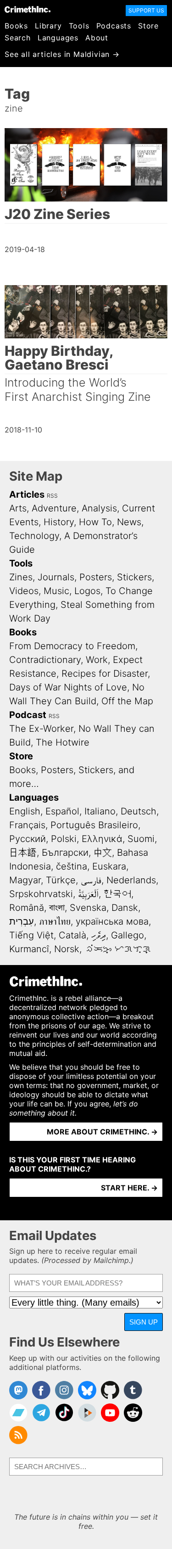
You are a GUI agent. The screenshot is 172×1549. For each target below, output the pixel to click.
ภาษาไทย (55, 921)
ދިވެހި (98, 935)
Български (65, 852)
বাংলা (57, 907)
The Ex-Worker (41, 728)
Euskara (109, 866)
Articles (26, 494)
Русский (27, 838)
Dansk (124, 907)
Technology (34, 535)
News (129, 522)
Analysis (99, 508)
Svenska (88, 907)
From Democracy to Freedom (72, 645)
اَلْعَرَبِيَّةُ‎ (88, 893)
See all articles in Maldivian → (62, 54)
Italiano (100, 811)
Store (148, 25)
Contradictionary (45, 659)
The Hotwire (62, 742)
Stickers (134, 577)
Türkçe (61, 880)
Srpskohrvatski (41, 893)
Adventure (54, 508)
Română (26, 907)
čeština (71, 866)
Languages (58, 37)
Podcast (27, 714)
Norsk (66, 948)
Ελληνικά (102, 838)
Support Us (146, 10)
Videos (24, 590)
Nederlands (131, 880)
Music (56, 590)
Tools (79, 25)
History (59, 522)
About (96, 37)
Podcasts (113, 25)
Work (97, 659)
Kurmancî (29, 948)
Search (18, 37)
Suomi (141, 838)
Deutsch (138, 811)
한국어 (117, 893)
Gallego (127, 935)
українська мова (112, 921)
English (24, 811)
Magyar (25, 880)
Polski (64, 838)
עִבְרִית (21, 921)
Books (16, 25)
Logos (87, 590)
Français (27, 825)
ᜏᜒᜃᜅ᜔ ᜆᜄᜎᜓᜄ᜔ (117, 948)
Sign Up (143, 1322)
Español (62, 811)
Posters (95, 577)
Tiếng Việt (31, 935)
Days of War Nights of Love (68, 687)
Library (48, 25)
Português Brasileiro (94, 825)
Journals (56, 577)
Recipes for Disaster (104, 673)
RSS (52, 495)
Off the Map (127, 701)
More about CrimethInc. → (102, 1131)
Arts (18, 508)
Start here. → (129, 1187)
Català (72, 935)
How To (95, 522)
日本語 (23, 852)
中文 (103, 852)
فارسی (91, 880)
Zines (21, 577)
